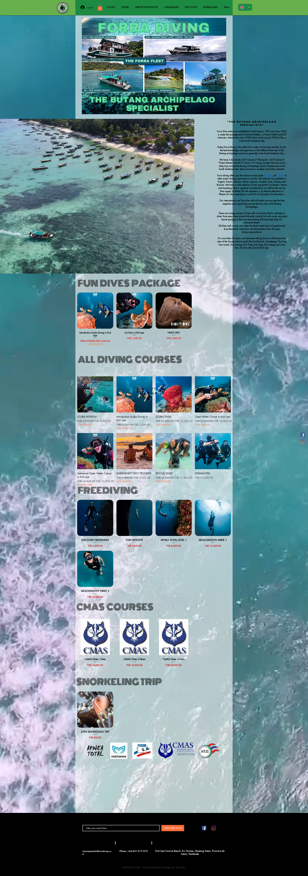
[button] (100, 7)
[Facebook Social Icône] (303, 435)
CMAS (281, 175)
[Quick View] (95, 311)
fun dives (268, 175)
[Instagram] (303, 441)
